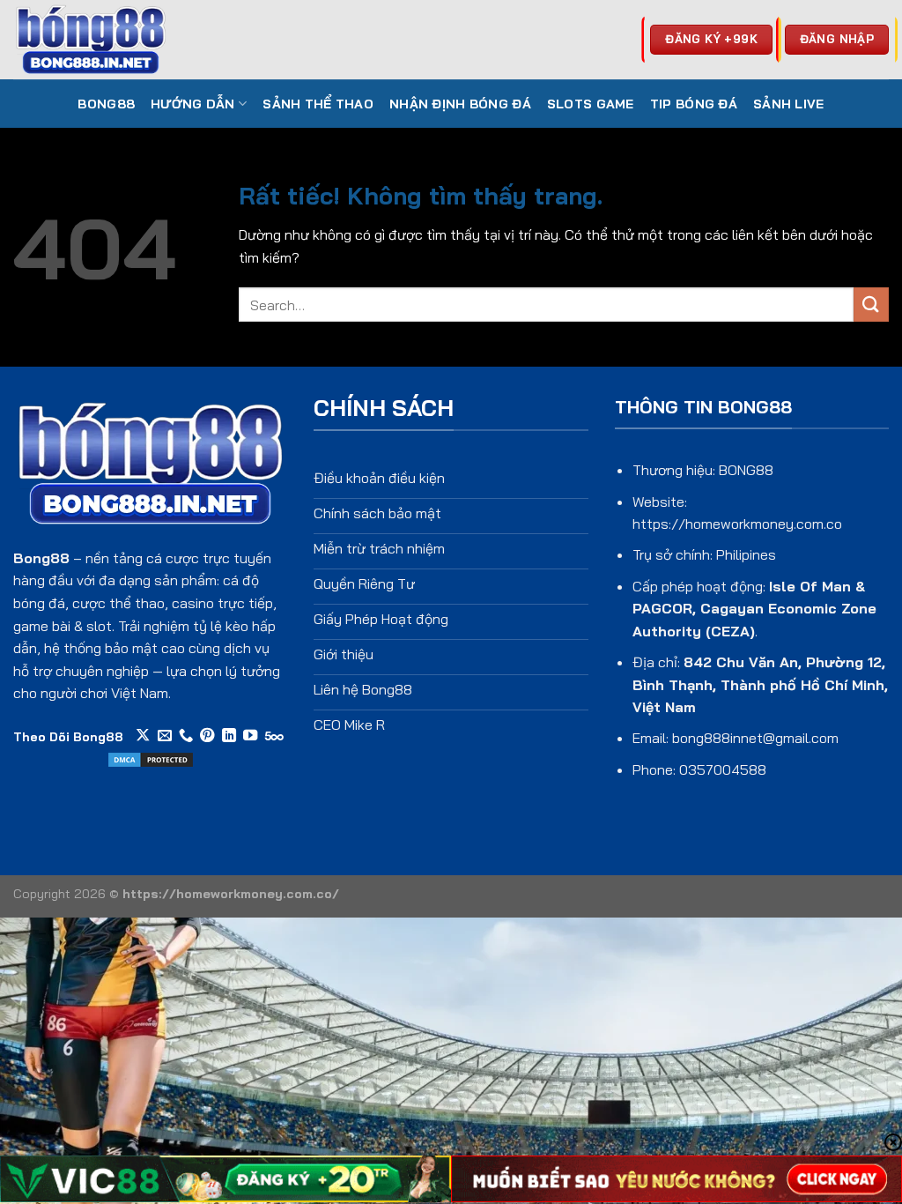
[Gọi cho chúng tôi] (186, 736)
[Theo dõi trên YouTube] (250, 736)
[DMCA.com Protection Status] (151, 758)
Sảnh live (788, 104)
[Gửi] (871, 304)
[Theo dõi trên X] (143, 736)
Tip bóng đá (693, 104)
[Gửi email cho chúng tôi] (165, 736)
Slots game (590, 104)
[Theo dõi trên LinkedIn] (229, 736)
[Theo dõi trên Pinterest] (207, 736)
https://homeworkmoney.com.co (737, 523)
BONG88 (106, 104)
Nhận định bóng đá (460, 104)
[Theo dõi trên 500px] (274, 736)
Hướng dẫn (193, 104)
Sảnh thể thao (317, 104)
